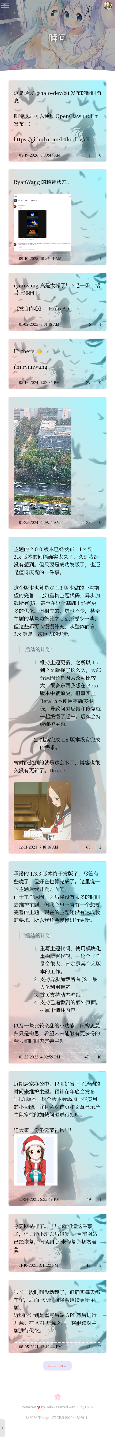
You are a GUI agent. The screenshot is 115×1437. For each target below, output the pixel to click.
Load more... (57, 1365)
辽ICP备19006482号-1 (69, 1417)
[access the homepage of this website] (108, 5)
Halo (49, 1407)
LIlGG (89, 1407)
